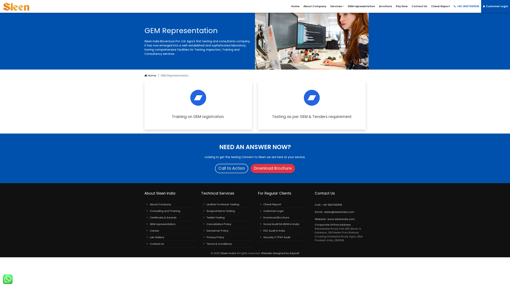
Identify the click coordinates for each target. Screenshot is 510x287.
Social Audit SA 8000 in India (281, 224)
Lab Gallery (157, 237)
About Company (314, 6)
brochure (385, 6)
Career (154, 231)
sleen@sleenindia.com (339, 212)
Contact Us (419, 6)
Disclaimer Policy (218, 231)
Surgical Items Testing (221, 211)
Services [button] (336, 6)
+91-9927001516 (467, 6)
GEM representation (361, 6)
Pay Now (402, 6)
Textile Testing (216, 217)
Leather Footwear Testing (223, 204)
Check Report (440, 6)
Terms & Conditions (219, 244)
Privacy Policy (215, 237)
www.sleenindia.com (341, 219)
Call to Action (231, 168)
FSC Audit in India (274, 231)
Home (295, 6)
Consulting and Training (165, 211)
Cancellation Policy (219, 224)
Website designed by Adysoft (280, 253)
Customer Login (496, 6)
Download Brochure (273, 168)
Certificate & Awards (163, 217)
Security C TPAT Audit (276, 237)
